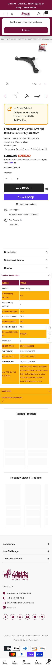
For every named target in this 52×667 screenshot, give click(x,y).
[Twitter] (42, 617)
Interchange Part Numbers (12, 398)
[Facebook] (5, 617)
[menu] (5, 14)
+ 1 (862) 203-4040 (15, 598)
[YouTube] (34, 617)
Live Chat (11, 607)
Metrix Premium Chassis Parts (25, 138)
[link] (15, 454)
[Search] (12, 14)
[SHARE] (46, 189)
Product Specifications (10, 275)
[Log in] (38, 13)
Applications (6, 391)
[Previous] (40, 84)
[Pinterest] (20, 617)
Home (3, 39)
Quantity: (8, 173)
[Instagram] (12, 617)
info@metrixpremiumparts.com (20, 603)
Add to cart (24, 188)
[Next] (45, 84)
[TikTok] (27, 617)
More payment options (26, 204)
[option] (26, 65)
